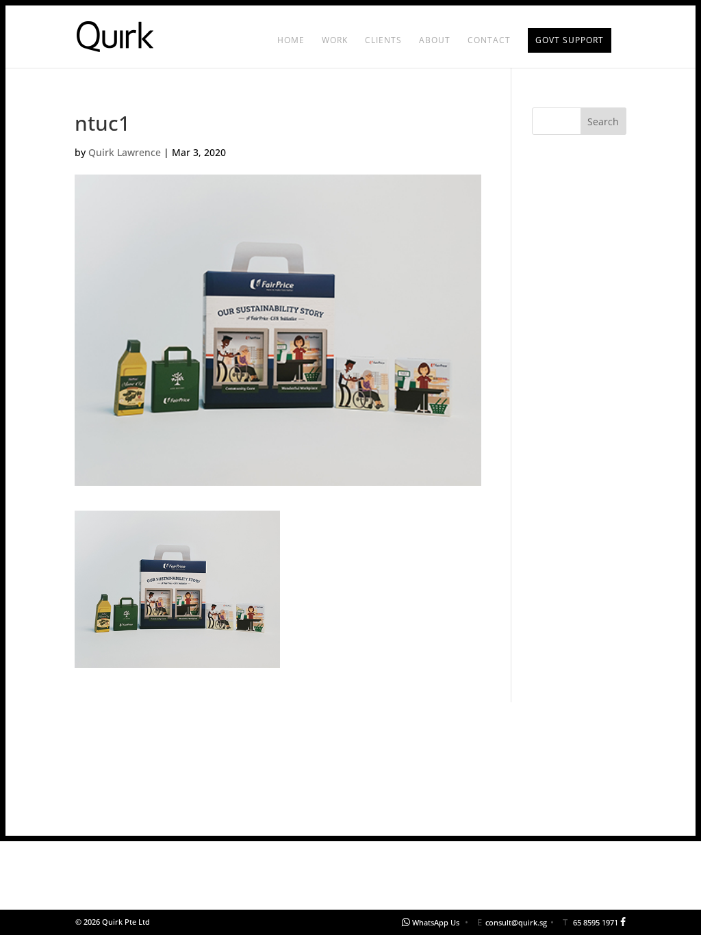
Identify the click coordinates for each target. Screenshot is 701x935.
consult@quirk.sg (516, 922)
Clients (383, 41)
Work (335, 41)
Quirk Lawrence (124, 152)
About (434, 41)
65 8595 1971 (595, 922)
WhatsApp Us (435, 922)
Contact (489, 41)
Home (291, 41)
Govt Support (569, 40)
